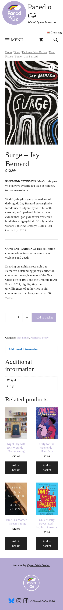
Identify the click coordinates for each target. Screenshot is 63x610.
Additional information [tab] (23, 349)
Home (8, 52)
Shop (17, 52)
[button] (55, 40)
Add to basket (44, 317)
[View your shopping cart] (41, 40)
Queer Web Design (38, 565)
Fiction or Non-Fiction (34, 52)
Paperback (35, 337)
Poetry (45, 337)
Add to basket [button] (16, 468)
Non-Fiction (23, 337)
